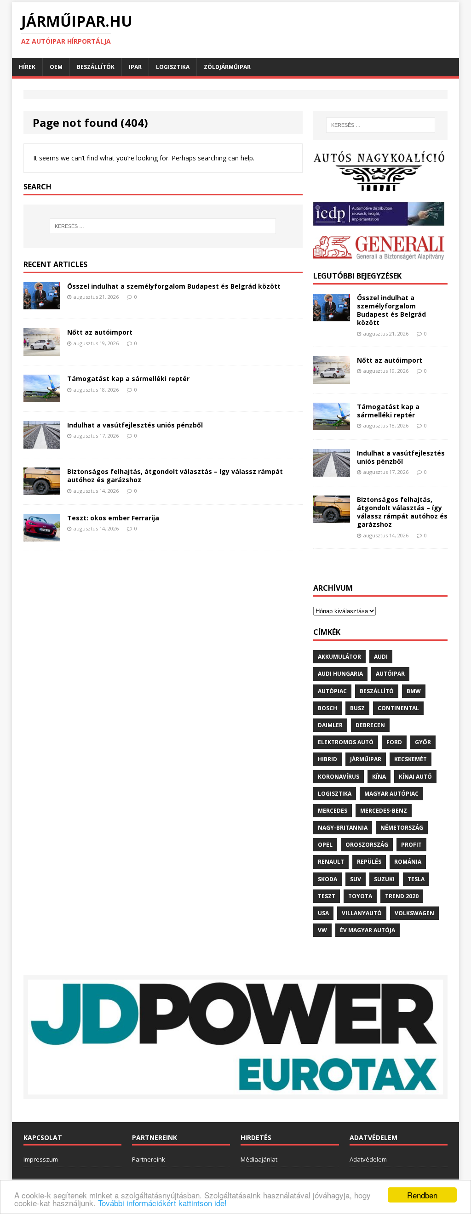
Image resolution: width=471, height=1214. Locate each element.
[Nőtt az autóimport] (41, 350)
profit (411, 845)
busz (357, 708)
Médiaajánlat (259, 1159)
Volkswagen (414, 913)
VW (322, 930)
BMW (414, 691)
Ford (394, 742)
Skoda (327, 879)
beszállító (377, 691)
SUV (355, 879)
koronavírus (338, 777)
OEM (56, 67)
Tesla (416, 879)
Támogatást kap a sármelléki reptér (128, 378)
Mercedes (332, 811)
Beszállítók (96, 67)
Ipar (135, 67)
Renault (331, 862)
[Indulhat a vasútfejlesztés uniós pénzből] (41, 443)
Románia (407, 862)
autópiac (332, 691)
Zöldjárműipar (227, 67)
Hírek (27, 67)
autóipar (390, 674)
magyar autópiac (391, 794)
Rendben (422, 1195)
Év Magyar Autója (367, 930)
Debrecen (370, 725)
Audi (381, 657)
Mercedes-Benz (383, 811)
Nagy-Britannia (343, 828)
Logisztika (173, 67)
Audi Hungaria (340, 674)
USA (323, 913)
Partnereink (148, 1159)
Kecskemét (410, 759)
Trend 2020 (402, 896)
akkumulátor (339, 657)
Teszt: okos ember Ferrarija (113, 517)
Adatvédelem (368, 1159)
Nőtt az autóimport (99, 332)
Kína (379, 777)
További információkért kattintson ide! (162, 1202)
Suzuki (384, 879)
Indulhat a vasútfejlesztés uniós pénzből (135, 425)
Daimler (330, 725)
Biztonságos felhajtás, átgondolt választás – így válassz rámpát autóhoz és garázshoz (175, 475)
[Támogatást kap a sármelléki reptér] (41, 397)
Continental (398, 708)
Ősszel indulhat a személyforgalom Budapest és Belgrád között (174, 286)
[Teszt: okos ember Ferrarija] (41, 536)
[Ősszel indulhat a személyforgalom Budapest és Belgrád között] (41, 304)
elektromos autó (345, 742)
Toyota (360, 896)
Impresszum (40, 1159)
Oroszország (366, 845)
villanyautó (362, 913)
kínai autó (415, 777)
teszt (326, 896)
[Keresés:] (163, 226)
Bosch (327, 708)
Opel (325, 845)
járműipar (365, 759)
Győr (423, 742)
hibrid (327, 759)
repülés (369, 862)
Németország (401, 828)
